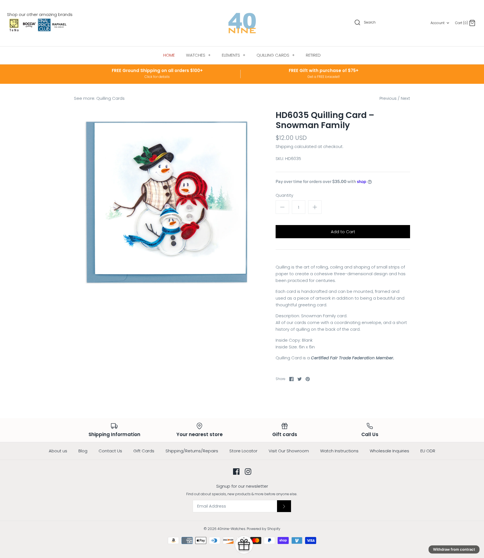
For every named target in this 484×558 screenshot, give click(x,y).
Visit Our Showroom (289, 451)
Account (438, 22)
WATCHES (198, 55)
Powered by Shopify (263, 528)
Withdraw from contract (454, 549)
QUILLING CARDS (276, 55)
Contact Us (110, 451)
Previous (388, 98)
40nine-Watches (231, 528)
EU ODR (427, 451)
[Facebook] (236, 471)
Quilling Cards (110, 98)
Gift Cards (143, 451)
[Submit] (284, 506)
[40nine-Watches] (242, 23)
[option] (166, 202)
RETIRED (313, 55)
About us (58, 451)
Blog (82, 451)
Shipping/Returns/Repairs (192, 451)
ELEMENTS (233, 55)
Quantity (284, 195)
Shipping (284, 146)
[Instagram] (248, 471)
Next (405, 98)
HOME (169, 55)
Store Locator (243, 451)
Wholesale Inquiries (389, 451)
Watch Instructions (339, 451)
